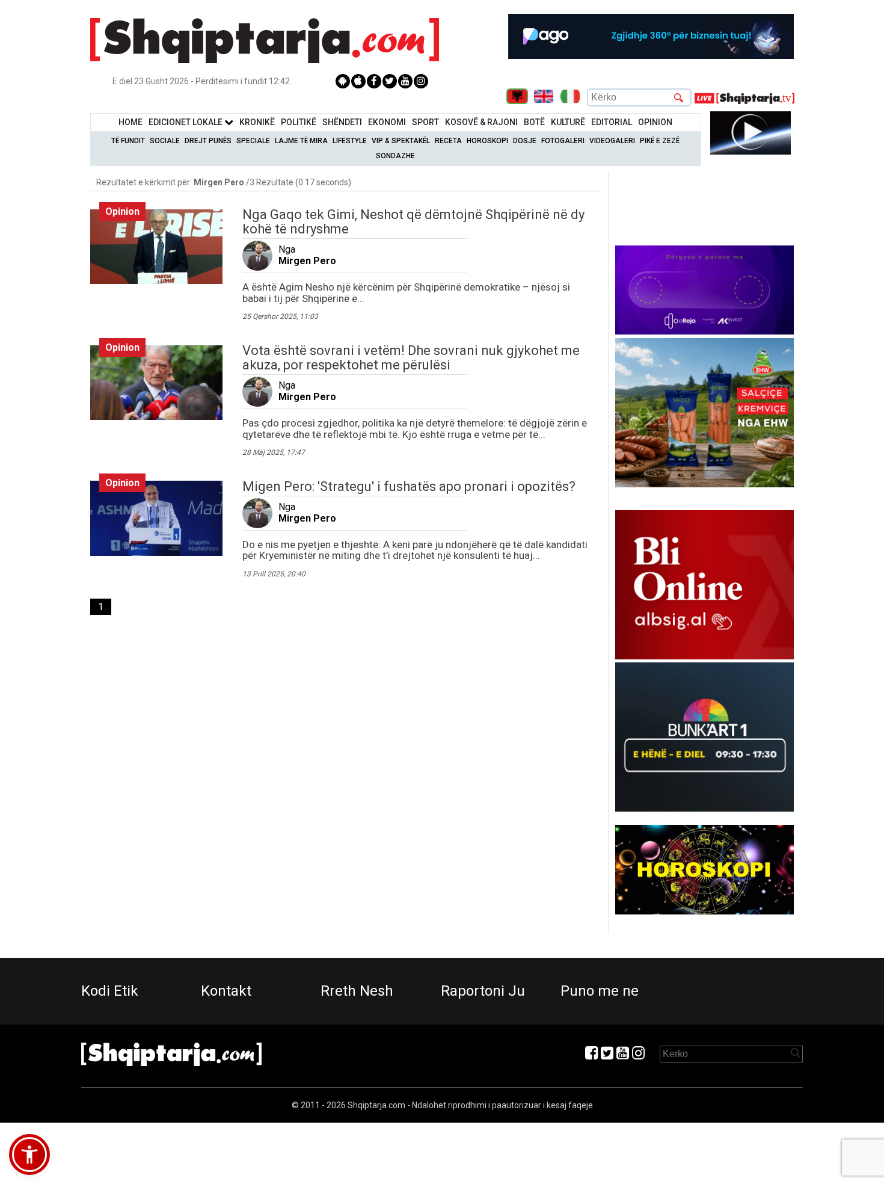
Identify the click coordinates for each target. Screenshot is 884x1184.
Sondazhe (395, 156)
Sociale (165, 141)
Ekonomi (387, 122)
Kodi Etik (109, 990)
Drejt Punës (208, 141)
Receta (448, 141)
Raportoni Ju (483, 990)
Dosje (524, 141)
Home (130, 122)
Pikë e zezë (660, 141)
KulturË (568, 122)
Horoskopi (487, 141)
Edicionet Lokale (186, 122)
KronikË (257, 122)
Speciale (253, 141)
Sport (425, 122)
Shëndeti (342, 122)
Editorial (611, 122)
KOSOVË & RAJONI (481, 122)
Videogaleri (612, 141)
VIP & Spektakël (401, 141)
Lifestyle (350, 141)
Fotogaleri (563, 141)
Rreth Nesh (357, 990)
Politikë (298, 122)
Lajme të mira (301, 141)
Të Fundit (128, 141)
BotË (534, 122)
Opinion (655, 122)
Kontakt (226, 990)
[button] (29, 1154)
